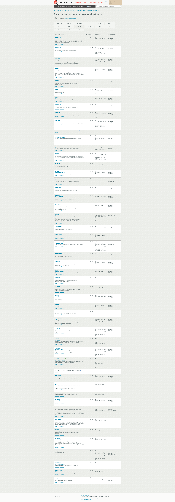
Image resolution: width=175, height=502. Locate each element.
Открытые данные (85, 495)
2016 (89, 26)
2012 (69, 30)
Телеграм (100, 2)
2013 (59, 30)
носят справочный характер (94, 498)
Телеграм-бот (78, 2)
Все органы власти (58, 10)
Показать (56, 132)
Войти (114, 1)
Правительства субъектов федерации (73, 10)
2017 (79, 26)
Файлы (69, 23)
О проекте (85, 2)
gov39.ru (58, 17)
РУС (106, 3)
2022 (89, 23)
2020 (109, 23)
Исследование (93, 2)
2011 (79, 30)
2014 (109, 26)
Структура (59, 23)
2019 (59, 26)
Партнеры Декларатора (86, 499)
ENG (106, 1)
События (79, 23)
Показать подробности (59, 44)
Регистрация (118, 1)
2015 (99, 26)
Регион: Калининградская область (91, 10)
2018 (69, 26)
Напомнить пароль (116, 2)
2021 (99, 23)
